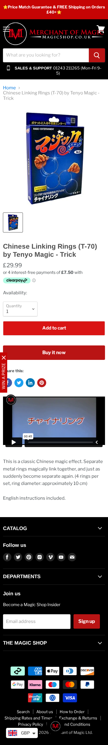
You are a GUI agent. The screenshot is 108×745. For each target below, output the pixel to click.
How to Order (72, 711)
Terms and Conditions (70, 724)
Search (23, 711)
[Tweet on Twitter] (18, 382)
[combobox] (46, 55)
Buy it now (54, 352)
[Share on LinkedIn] (30, 382)
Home (9, 87)
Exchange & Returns (78, 718)
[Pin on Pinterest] (41, 382)
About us (44, 711)
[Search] (97, 55)
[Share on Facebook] (7, 382)
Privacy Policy (30, 724)
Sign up (86, 621)
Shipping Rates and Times (28, 718)
